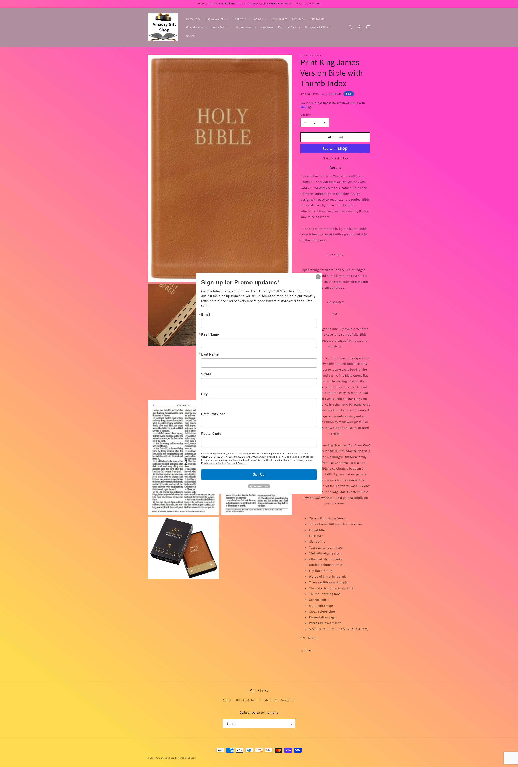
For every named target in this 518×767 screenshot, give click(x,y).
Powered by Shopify (185, 757)
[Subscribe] (290, 723)
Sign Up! (259, 474)
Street (206, 374)
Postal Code (211, 433)
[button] (216, 19)
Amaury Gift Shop (165, 757)
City (204, 394)
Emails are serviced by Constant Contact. (224, 463)
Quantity (305, 114)
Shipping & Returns (248, 700)
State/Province (213, 413)
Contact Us (288, 700)
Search (227, 700)
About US (270, 700)
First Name (210, 334)
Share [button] (309, 650)
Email (205, 314)
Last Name (210, 354)
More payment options (335, 158)
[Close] (318, 276)
